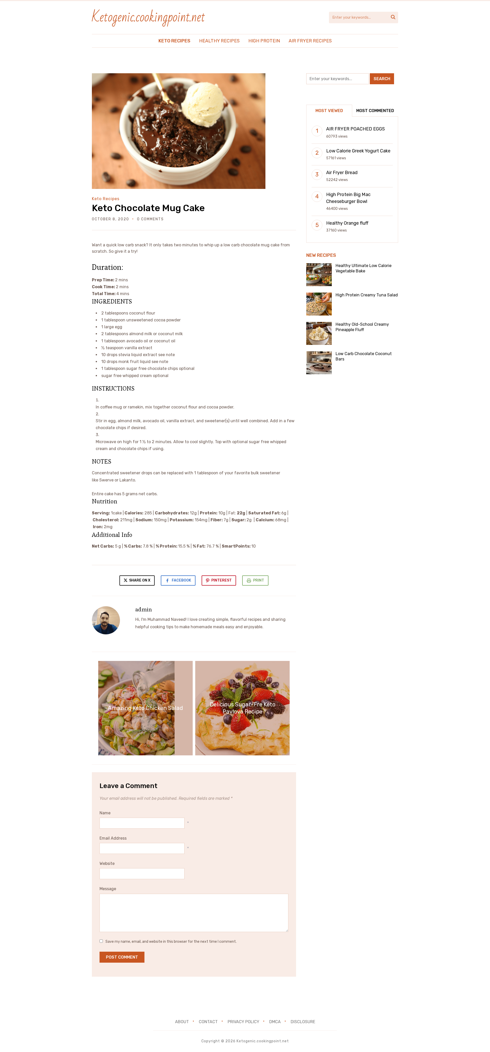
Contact (208, 1021)
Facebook (181, 580)
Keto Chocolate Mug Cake (148, 207)
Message (108, 888)
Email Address (113, 838)
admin (143, 609)
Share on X (139, 580)
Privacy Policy (243, 1021)
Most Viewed (329, 110)
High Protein (264, 41)
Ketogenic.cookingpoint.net (148, 17)
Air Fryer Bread (342, 172)
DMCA (275, 1021)
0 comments (150, 219)
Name (105, 813)
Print (258, 580)
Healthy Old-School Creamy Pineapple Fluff (362, 327)
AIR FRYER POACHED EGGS (355, 129)
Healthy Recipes (219, 41)
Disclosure (303, 1021)
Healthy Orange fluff (347, 223)
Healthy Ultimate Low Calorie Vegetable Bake (363, 268)
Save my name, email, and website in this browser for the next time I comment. (171, 941)
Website (107, 863)
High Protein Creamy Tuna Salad (367, 295)
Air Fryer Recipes (310, 41)
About (182, 1021)
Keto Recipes (174, 41)
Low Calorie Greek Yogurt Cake (358, 151)
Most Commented (375, 110)
